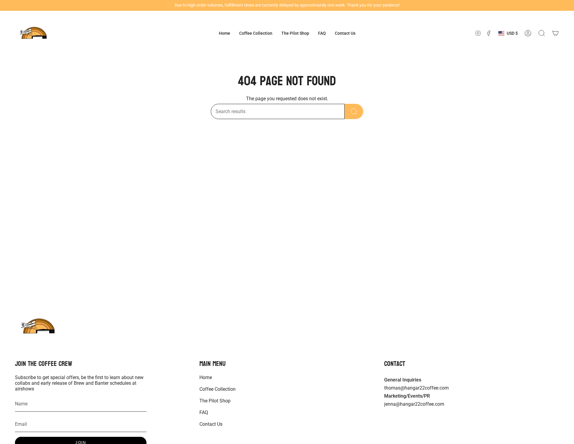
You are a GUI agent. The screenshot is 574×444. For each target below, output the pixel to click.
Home (205, 377)
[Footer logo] (37, 326)
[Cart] (555, 33)
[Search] (354, 111)
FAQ (203, 412)
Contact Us (210, 424)
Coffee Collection (217, 389)
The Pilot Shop (214, 401)
